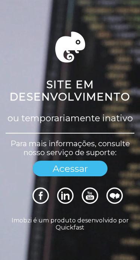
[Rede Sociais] (40, 201)
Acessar (70, 168)
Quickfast (70, 227)
